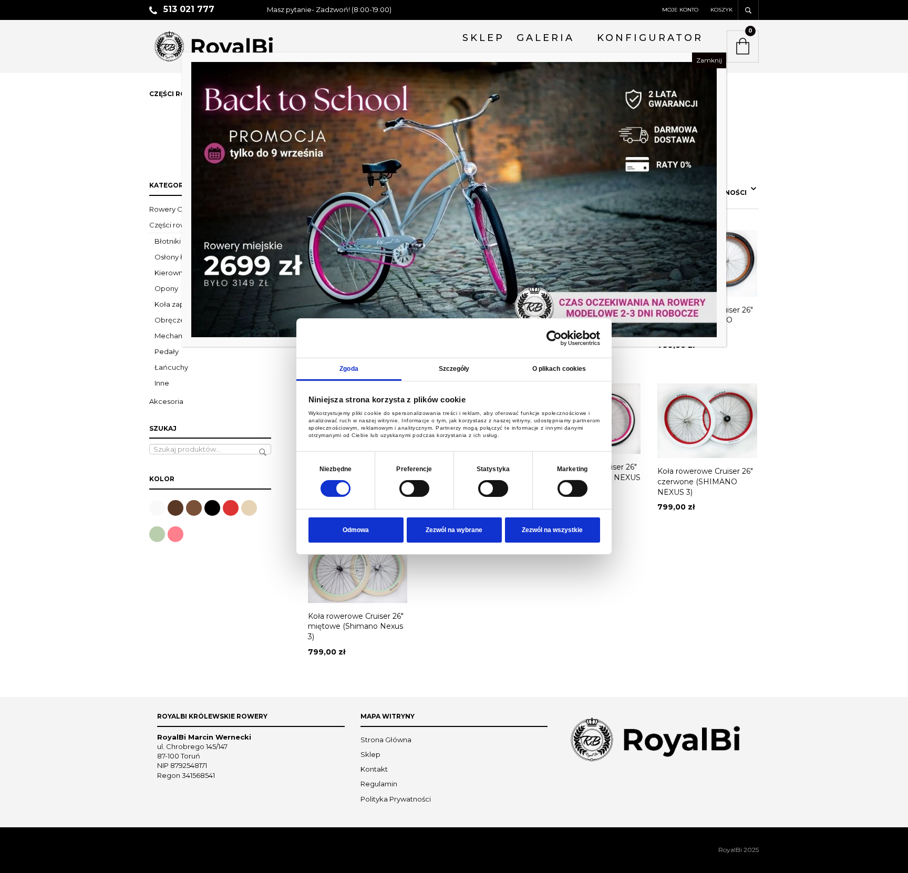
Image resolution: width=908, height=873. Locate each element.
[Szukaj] (748, 10)
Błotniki (167, 241)
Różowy (175, 534)
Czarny (212, 508)
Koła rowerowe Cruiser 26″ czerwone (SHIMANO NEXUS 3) (705, 481)
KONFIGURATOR (650, 38)
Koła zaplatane (180, 304)
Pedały (166, 351)
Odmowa (356, 530)
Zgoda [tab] (348, 368)
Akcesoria (166, 401)
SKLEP (483, 38)
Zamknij (709, 60)
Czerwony (231, 508)
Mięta (157, 534)
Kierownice (173, 272)
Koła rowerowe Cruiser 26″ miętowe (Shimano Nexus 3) (356, 626)
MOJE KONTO (680, 9)
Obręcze (169, 320)
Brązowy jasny (194, 508)
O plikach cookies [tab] (559, 368)
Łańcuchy (171, 367)
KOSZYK (721, 9)
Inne (161, 383)
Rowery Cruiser (175, 209)
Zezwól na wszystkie (552, 530)
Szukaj (263, 452)
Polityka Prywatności (395, 799)
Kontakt (374, 769)
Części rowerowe (179, 225)
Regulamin (378, 784)
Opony (166, 288)
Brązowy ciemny (175, 508)
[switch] (414, 488)
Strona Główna (385, 739)
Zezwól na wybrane (454, 530)
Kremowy (249, 508)
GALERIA (545, 38)
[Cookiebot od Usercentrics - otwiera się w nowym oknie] (554, 338)
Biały (157, 508)
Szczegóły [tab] (454, 368)
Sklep (370, 754)
